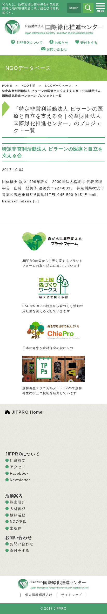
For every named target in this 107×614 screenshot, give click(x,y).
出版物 (16, 528)
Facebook (19, 473)
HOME (7, 85)
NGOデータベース (58, 85)
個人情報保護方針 (38, 595)
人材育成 (17, 509)
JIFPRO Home (27, 412)
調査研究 (17, 502)
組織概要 (17, 460)
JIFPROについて (29, 42)
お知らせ (61, 42)
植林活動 (17, 515)
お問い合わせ (57, 49)
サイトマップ (71, 595)
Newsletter (20, 480)
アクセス (17, 467)
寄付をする (89, 42)
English (73, 7)
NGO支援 (29, 85)
